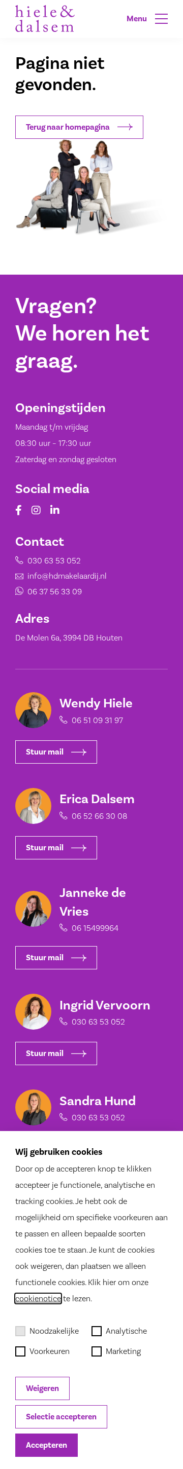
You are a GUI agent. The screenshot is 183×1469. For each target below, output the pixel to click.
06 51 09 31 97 (97, 720)
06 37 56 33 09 (54, 591)
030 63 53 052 (54, 561)
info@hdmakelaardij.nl (67, 576)
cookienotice (38, 1298)
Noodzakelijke (54, 1331)
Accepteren (46, 1445)
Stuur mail (45, 752)
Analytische (126, 1331)
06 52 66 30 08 (99, 816)
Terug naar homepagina (68, 127)
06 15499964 (95, 928)
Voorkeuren (49, 1351)
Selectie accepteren (61, 1417)
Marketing (123, 1351)
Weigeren (42, 1388)
